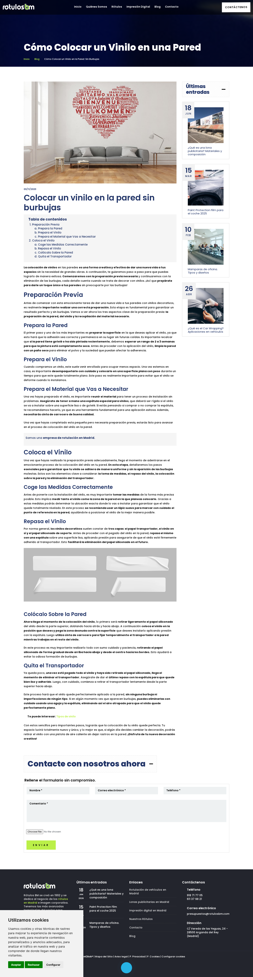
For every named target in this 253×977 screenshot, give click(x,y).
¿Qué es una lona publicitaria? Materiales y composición (205, 151)
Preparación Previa (45, 224)
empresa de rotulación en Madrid (68, 438)
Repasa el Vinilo (49, 248)
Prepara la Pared (50, 228)
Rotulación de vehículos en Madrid (147, 891)
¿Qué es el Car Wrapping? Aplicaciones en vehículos (206, 330)
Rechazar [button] (34, 964)
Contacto (135, 927)
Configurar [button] (53, 964)
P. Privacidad (137, 956)
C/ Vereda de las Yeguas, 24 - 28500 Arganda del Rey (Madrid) (207, 932)
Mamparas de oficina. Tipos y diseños (203, 270)
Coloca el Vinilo (43, 240)
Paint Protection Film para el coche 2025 (205, 211)
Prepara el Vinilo (49, 232)
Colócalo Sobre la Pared (55, 252)
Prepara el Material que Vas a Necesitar (67, 237)
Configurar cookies (173, 956)
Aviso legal (121, 956)
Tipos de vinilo (66, 716)
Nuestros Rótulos (141, 919)
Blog (36, 59)
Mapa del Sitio (104, 956)
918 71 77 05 (195, 895)
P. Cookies (153, 956)
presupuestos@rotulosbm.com (208, 914)
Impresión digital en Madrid (147, 910)
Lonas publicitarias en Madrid (149, 902)
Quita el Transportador (55, 256)
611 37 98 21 (194, 899)
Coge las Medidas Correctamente (63, 244)
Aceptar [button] (16, 964)
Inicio (27, 59)
